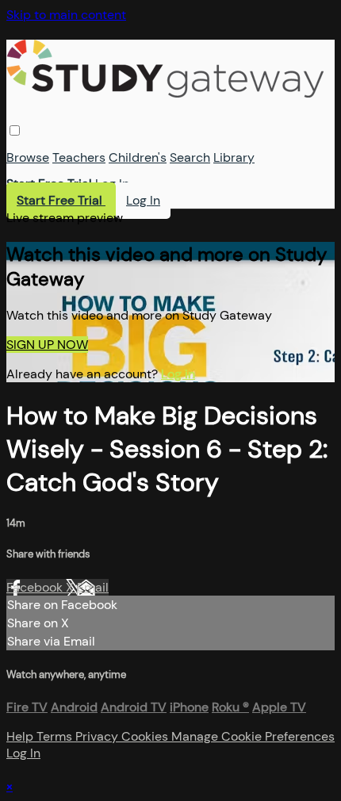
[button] (15, 130)
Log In (112, 183)
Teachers (78, 157)
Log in (178, 374)
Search (190, 157)
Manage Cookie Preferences (253, 736)
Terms (55, 736)
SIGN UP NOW (47, 344)
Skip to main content (66, 14)
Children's (138, 157)
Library (234, 157)
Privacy (98, 736)
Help (21, 736)
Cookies (146, 736)
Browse (27, 157)
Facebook (36, 587)
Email (93, 587)
